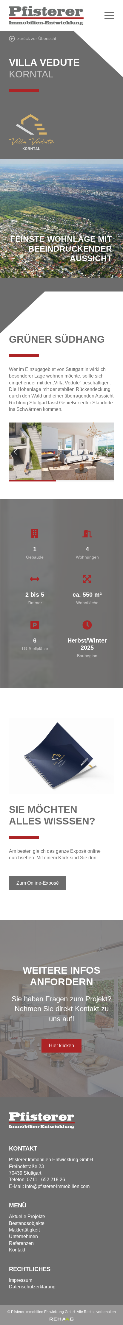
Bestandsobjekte (26, 1223)
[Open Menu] (109, 15)
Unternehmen (23, 1236)
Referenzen (21, 1243)
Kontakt (17, 1249)
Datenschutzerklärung (32, 1286)
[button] (16, 452)
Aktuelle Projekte (27, 1216)
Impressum (20, 1280)
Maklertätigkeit (24, 1229)
